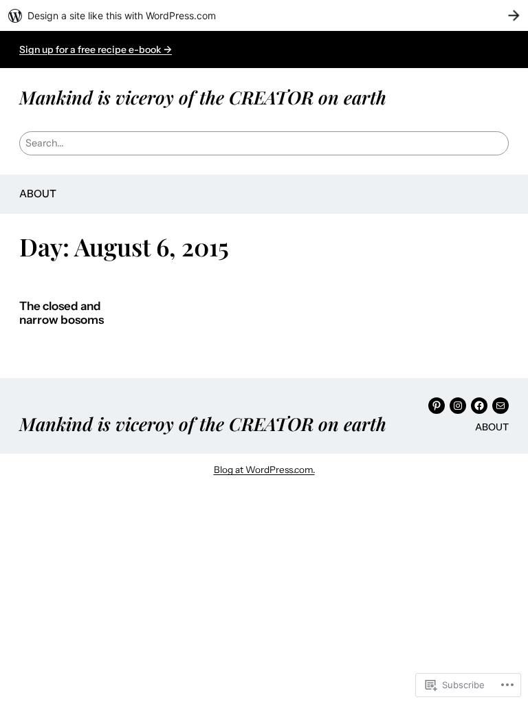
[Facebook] (479, 405)
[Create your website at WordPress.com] (264, 15)
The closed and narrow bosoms (61, 313)
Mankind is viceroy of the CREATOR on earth (202, 97)
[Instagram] (458, 405)
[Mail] (500, 405)
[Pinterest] (436, 405)
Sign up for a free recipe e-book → (95, 49)
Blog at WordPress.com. (264, 469)
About (37, 193)
